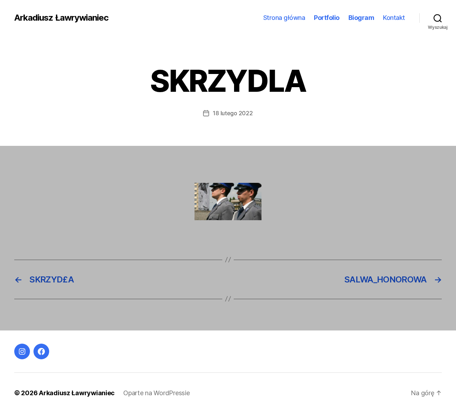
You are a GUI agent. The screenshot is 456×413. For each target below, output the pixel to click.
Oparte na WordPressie (156, 393)
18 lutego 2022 (233, 113)
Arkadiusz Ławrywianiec (61, 18)
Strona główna (284, 17)
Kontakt (394, 17)
